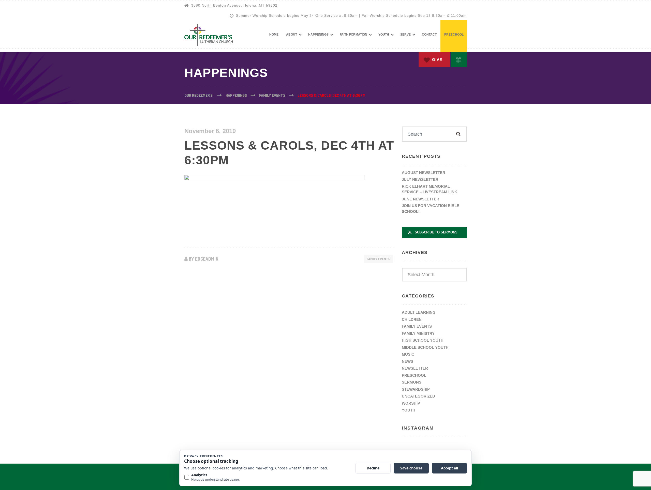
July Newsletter (420, 179)
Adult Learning (419, 312)
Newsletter (415, 368)
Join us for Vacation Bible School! (430, 208)
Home (273, 34)
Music (408, 354)
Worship (411, 403)
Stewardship (416, 389)
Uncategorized (418, 396)
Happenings (318, 34)
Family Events (378, 259)
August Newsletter (423, 172)
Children (412, 319)
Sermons (411, 382)
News (407, 361)
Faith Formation (353, 34)
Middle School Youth (425, 347)
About (291, 34)
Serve (405, 34)
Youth (383, 34)
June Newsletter (420, 199)
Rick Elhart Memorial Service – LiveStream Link (429, 189)
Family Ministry (418, 333)
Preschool (454, 34)
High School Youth (422, 340)
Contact (429, 34)
